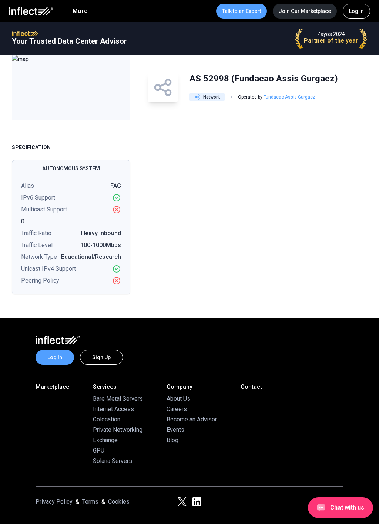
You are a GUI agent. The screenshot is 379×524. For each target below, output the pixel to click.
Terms (90, 501)
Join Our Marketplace (305, 11)
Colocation (106, 419)
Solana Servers (112, 460)
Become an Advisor (192, 419)
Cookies (119, 501)
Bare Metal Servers (118, 398)
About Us (178, 398)
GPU (98, 450)
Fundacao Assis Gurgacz (289, 97)
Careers (177, 409)
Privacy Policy (54, 501)
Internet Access (113, 409)
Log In (356, 11)
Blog (172, 440)
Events (175, 429)
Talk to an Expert (241, 11)
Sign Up (101, 357)
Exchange (105, 440)
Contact (251, 386)
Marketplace (52, 386)
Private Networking (117, 429)
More (80, 10)
